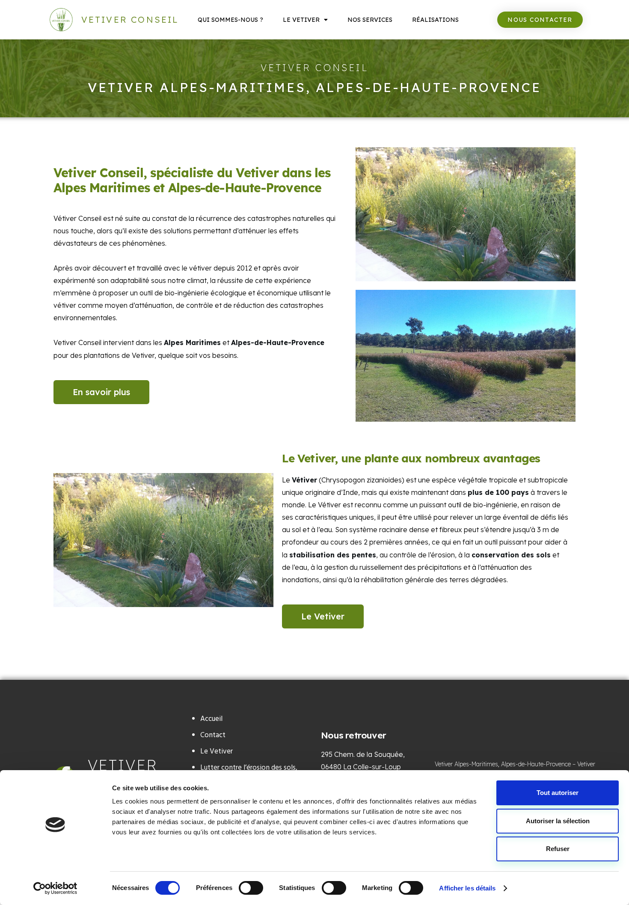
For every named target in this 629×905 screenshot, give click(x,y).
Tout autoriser (558, 792)
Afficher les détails (467, 888)
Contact (212, 735)
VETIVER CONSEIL (130, 19)
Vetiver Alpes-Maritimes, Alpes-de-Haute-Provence (503, 764)
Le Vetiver (301, 20)
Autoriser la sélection (558, 821)
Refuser (558, 848)
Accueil (211, 719)
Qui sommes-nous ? (230, 20)
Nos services (369, 20)
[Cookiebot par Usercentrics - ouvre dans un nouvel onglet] (55, 888)
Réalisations (435, 20)
